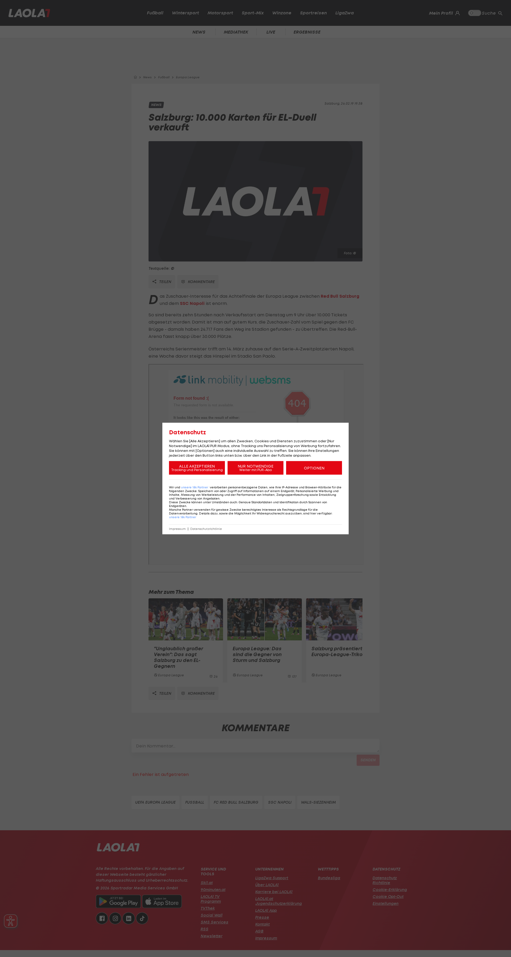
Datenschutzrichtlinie (206, 528)
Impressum (177, 528)
